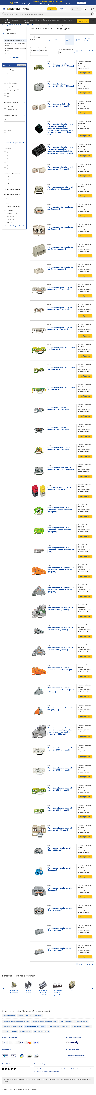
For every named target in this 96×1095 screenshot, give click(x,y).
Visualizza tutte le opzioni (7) (12, 226)
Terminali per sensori (11, 54)
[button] (81, 3)
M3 (7, 152)
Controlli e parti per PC (22, 25)
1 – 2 (8, 180)
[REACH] (36, 1056)
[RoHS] (29, 1056)
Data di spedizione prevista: (66, 49)
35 (89, 51)
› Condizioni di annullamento (77, 1069)
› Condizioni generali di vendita (47, 1069)
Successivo (93, 51)
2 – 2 (8, 183)
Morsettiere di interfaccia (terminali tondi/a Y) (15, 44)
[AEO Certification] (22, 1056)
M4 (7, 159)
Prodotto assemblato (12, 109)
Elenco (71, 40)
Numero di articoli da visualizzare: (39, 48)
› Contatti (88, 1069)
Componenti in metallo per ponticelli (58, 1026)
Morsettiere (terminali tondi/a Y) (13, 1026)
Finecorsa (87, 1026)
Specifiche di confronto (88, 40)
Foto (79, 40)
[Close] (93, 19)
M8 (7, 168)
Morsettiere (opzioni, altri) (41, 1031)
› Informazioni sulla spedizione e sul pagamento (46, 1071)
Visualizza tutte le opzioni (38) (13, 143)
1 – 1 (8, 177)
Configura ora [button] (85, 73)
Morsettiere (35, 25)
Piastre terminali (76, 1026)
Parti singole (10, 106)
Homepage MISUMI (7, 25)
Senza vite (9, 77)
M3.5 (8, 155)
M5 (7, 162)
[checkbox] (14, 73)
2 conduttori (10, 130)
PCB (8, 93)
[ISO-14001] (14, 1056)
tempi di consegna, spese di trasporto (51, 40)
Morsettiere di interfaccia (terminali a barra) (15, 49)
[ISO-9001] (5, 1056)
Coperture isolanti (25, 1031)
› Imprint (36, 1069)
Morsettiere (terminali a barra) (49, 25)
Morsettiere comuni (81, 1021)
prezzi (42, 43)
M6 (7, 165)
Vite (8, 73)
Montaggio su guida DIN (13, 90)
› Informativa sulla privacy (63, 1069)
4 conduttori (10, 139)
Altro (8, 96)
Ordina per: (43, 50)
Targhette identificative (10, 1031)
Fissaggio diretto (11, 87)
